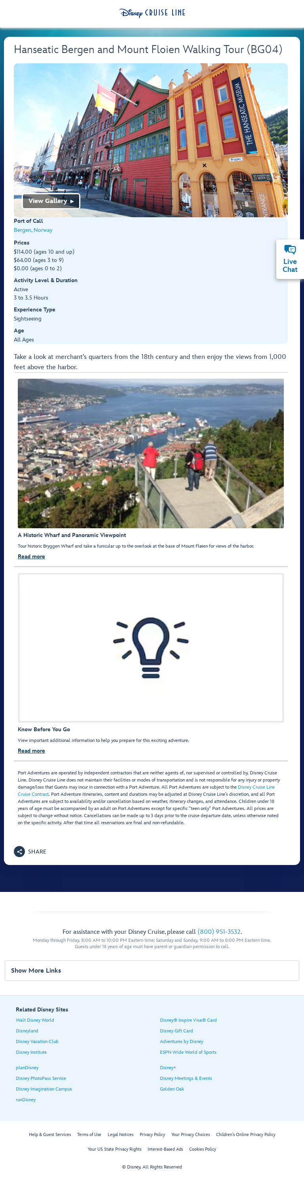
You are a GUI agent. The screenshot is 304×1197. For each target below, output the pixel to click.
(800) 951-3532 (219, 932)
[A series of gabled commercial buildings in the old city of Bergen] (151, 140)
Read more (31, 556)
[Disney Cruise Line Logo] (152, 13)
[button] (30, 851)
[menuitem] (290, 250)
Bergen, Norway (33, 230)
